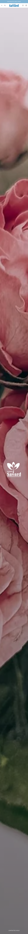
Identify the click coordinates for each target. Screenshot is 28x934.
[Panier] (26, 5)
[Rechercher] (5, 5)
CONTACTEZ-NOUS (14, 930)
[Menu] (1, 5)
